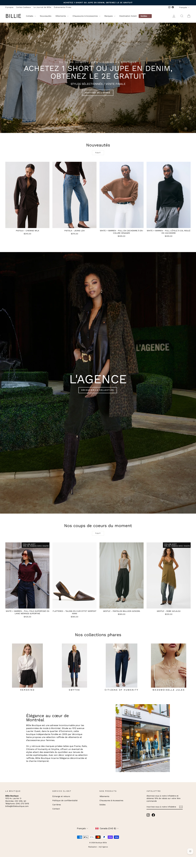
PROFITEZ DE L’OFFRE (97, 93)
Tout (98, 153)
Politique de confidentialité (64, 800)
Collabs (30, 16)
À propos (9, 7)
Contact (56, 809)
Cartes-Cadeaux (23, 7)
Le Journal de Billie (42, 7)
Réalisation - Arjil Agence (98, 847)
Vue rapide (27, 225)
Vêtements (61, 16)
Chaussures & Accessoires (85, 16)
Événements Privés (62, 7)
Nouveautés (45, 16)
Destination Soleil (128, 16)
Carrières (56, 805)
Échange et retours (61, 796)
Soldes (144, 16)
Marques (108, 16)
